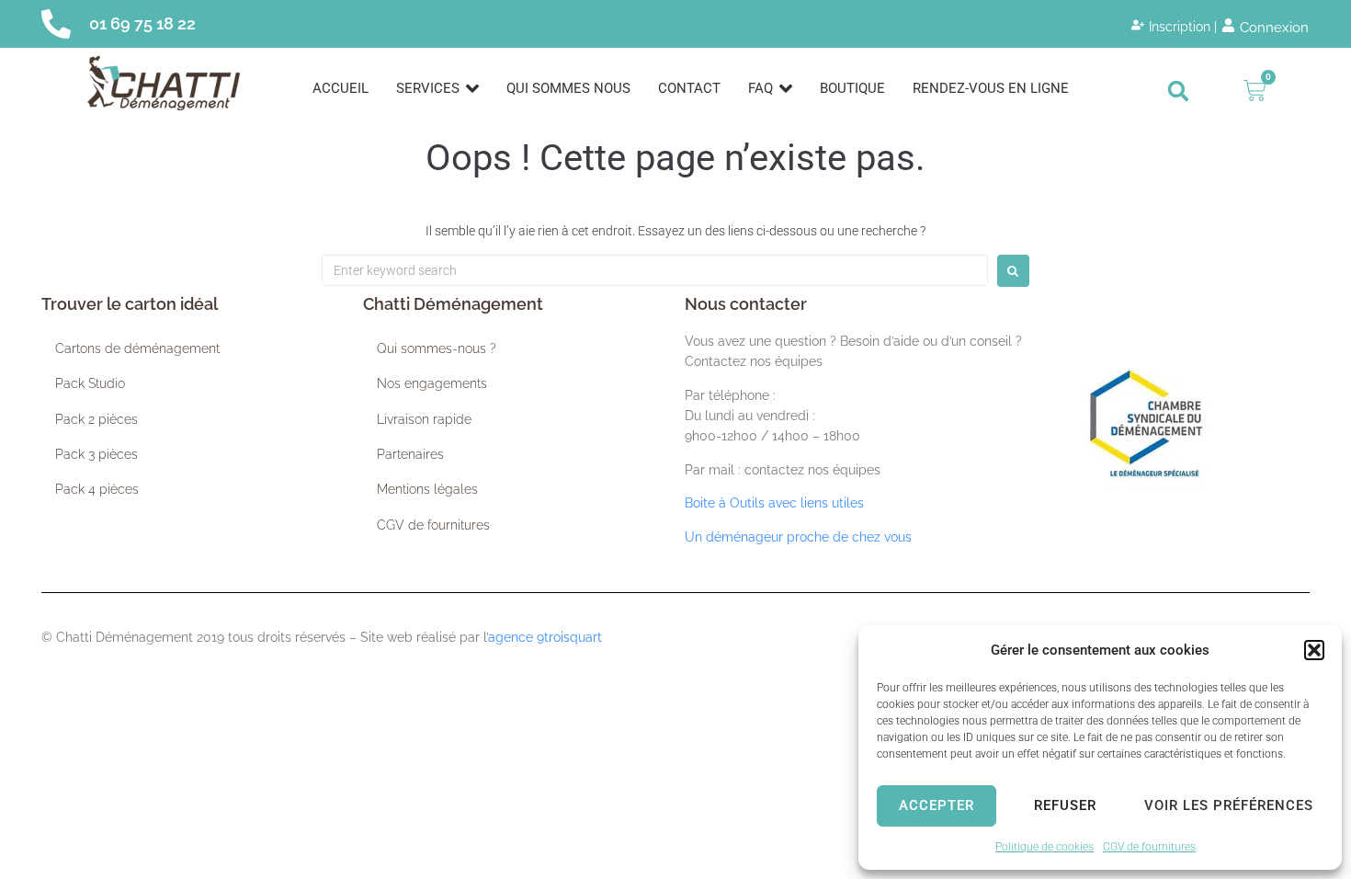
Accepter (936, 805)
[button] (1314, 650)
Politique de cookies (1044, 846)
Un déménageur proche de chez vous (798, 537)
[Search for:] (655, 270)
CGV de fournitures (1149, 846)
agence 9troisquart (545, 637)
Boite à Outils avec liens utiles (774, 503)
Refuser (1065, 805)
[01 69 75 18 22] (56, 24)
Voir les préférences (1228, 805)
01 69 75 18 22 (142, 23)
